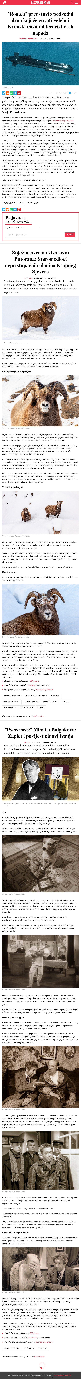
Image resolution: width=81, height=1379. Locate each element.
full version (39, 716)
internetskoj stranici (44, 690)
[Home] (4, 2)
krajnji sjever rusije (13, 696)
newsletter (32, 685)
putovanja (65, 702)
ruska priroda (10, 708)
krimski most (32, 203)
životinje (55, 696)
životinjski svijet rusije (36, 696)
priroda (41, 708)
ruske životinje (50, 702)
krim (21, 203)
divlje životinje (27, 708)
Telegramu (34, 681)
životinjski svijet (11, 702)
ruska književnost (12, 1348)
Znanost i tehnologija (28, 38)
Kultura (27, 742)
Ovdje (33, 1375)
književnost (29, 1348)
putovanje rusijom (31, 702)
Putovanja (28, 278)
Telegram (74, 93)
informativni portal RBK (63, 121)
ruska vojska (9, 203)
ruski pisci (42, 1348)
